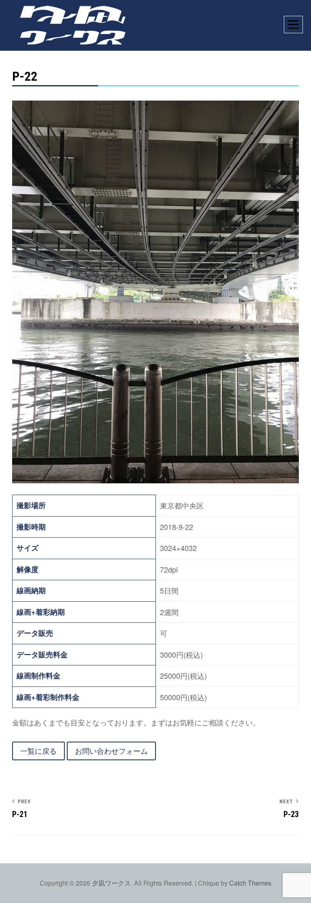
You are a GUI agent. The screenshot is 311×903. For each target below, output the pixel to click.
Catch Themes (250, 883)
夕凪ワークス (111, 883)
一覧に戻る (38, 750)
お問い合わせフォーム (111, 750)
